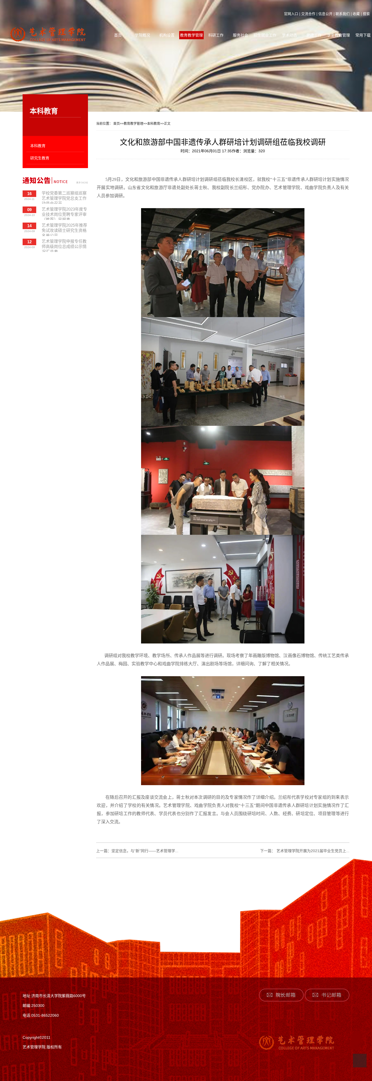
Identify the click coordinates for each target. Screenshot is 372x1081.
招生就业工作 (265, 35)
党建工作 (314, 35)
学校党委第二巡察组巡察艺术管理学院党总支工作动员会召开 (64, 197)
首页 (118, 35)
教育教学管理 (191, 35)
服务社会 (240, 35)
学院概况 (142, 35)
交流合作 (308, 14)
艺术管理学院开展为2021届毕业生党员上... (312, 851)
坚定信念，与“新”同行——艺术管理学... (144, 851)
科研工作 (216, 35)
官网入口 (291, 14)
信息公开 (325, 14)
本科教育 (37, 146)
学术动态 (289, 35)
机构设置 (167, 35)
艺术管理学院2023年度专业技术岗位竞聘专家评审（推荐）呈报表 (64, 213)
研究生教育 (39, 158)
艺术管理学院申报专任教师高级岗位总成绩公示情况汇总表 (64, 245)
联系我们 (343, 14)
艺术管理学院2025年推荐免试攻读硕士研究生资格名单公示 (64, 229)
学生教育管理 (338, 35)
